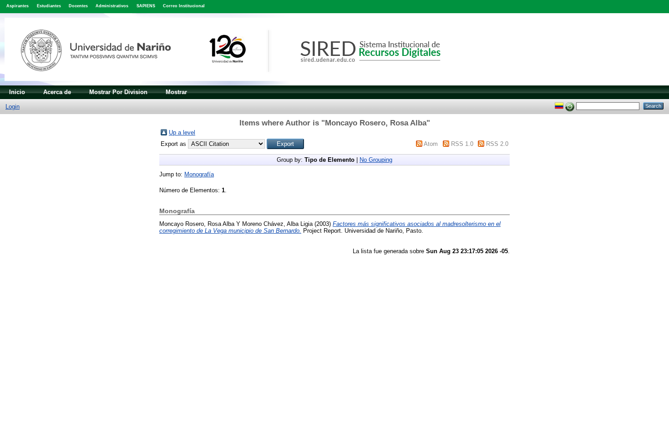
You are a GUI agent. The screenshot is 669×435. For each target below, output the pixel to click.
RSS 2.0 (497, 143)
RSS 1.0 (462, 143)
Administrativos (112, 6)
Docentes (78, 6)
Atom (431, 143)
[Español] (559, 105)
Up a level (182, 132)
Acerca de (57, 92)
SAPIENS (146, 6)
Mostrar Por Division (118, 92)
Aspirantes (17, 6)
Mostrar (176, 92)
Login (12, 106)
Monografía (199, 174)
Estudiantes (49, 6)
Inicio (17, 92)
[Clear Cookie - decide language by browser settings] (569, 105)
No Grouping (376, 159)
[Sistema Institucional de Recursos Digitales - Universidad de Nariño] (238, 83)
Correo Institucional (184, 6)
